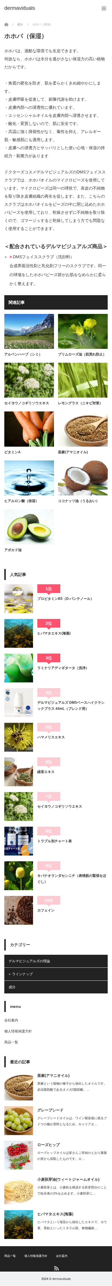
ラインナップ (22, 974)
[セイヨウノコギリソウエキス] (18, 806)
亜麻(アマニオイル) (73, 452)
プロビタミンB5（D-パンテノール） (65, 599)
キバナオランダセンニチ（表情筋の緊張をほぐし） (71, 878)
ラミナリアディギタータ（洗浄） (63, 668)
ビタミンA (12, 452)
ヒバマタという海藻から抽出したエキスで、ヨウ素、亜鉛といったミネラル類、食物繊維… (72, 1225)
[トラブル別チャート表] (18, 841)
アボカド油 (13, 550)
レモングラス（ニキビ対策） (80, 403)
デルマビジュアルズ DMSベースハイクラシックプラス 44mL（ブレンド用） (71, 705)
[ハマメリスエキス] (18, 737)
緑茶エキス (46, 772)
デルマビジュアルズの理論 (29, 961)
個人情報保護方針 (18, 1031)
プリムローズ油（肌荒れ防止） (82, 354)
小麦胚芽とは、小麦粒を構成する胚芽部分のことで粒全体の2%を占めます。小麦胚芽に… (72, 1190)
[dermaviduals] (19, 8)
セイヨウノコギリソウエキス (26, 403)
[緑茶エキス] (18, 771)
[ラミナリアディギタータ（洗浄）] (18, 668)
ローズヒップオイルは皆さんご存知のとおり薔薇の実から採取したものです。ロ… (72, 1155)
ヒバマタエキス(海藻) (54, 633)
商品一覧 (11, 1042)
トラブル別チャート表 (54, 841)
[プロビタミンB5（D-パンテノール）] (18, 598)
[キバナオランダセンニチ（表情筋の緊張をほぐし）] (18, 875)
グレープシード (50, 1110)
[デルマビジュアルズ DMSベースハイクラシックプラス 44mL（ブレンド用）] (18, 702)
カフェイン (46, 910)
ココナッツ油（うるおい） (78, 501)
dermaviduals (61, 1279)
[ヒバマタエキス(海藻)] (18, 633)
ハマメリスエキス (51, 737)
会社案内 (11, 1020)
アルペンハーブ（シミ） (23, 354)
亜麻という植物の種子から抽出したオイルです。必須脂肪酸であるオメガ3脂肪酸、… (72, 1086)
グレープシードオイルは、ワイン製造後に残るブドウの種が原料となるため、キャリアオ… (72, 1121)
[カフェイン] (18, 910)
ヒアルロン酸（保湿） (21, 501)
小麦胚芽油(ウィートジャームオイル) (68, 1179)
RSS (56, 1268)
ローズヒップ (48, 1145)
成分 (12, 987)
